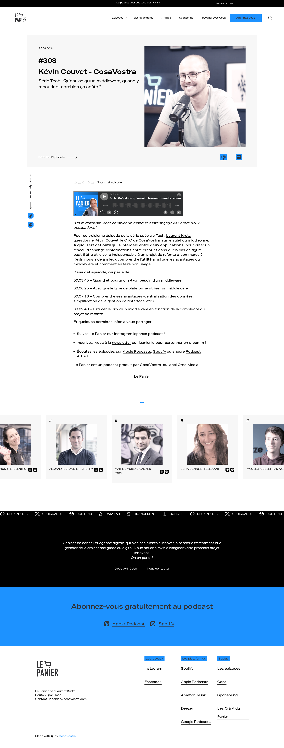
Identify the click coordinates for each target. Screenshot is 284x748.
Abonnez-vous (245, 17)
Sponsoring (186, 17)
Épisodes (117, 17)
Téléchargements (142, 17)
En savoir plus (224, 3)
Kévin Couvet (106, 240)
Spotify (159, 351)
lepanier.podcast (148, 334)
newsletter (121, 342)
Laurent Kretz (178, 235)
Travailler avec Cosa (214, 17)
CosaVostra (149, 240)
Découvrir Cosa (126, 568)
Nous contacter (158, 568)
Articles (166, 17)
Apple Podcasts (137, 351)
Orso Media (188, 365)
